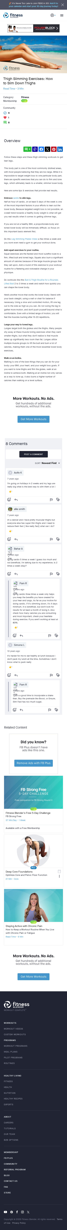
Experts (8, 1104)
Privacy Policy (19, 1223)
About (7, 1116)
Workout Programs (15, 1046)
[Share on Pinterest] (54, 149)
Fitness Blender (13, 15)
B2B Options (11, 1140)
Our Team (9, 1134)
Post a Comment (33, 454)
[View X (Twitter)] (28, 1212)
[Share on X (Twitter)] (47, 149)
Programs (10, 1040)
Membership (11, 1152)
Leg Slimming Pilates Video (24, 239)
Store (7, 1192)
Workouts (10, 1023)
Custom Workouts (15, 1034)
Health (8, 1087)
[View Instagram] (22, 1212)
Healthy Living (12, 1075)
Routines (9, 1063)
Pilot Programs (13, 1057)
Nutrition (10, 1093)
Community (10, 1164)
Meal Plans (11, 1051)
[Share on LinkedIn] (60, 149)
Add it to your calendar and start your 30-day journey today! (33, 5)
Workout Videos (13, 1028)
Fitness (8, 1081)
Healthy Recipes (13, 1098)
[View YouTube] (6, 1212)
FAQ (6, 1186)
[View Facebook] (17, 1212)
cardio (16, 198)
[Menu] (60, 15)
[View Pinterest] (11, 1212)
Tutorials (10, 1128)
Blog (7, 1175)
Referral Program (15, 1169)
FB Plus (8, 1158)
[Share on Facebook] (41, 149)
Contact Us (11, 1181)
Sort (38, 463)
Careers (8, 1122)
